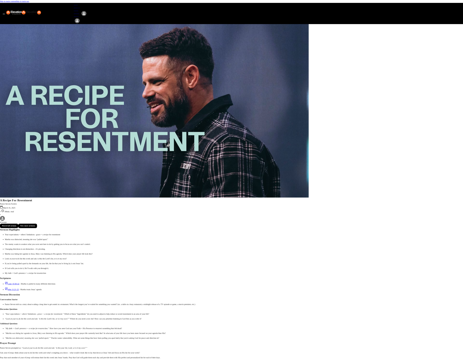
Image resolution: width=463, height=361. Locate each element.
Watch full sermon (9, 226)
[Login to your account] (77, 20)
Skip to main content (8, 1)
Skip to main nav (22, 1)
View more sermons (27, 226)
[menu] (3, 14)
